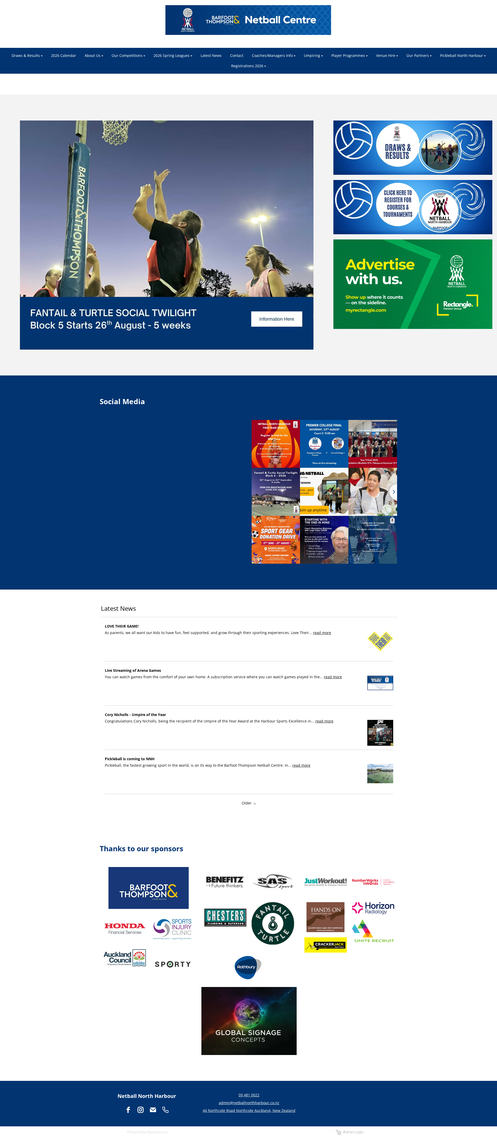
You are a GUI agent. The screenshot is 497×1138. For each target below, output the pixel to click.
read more (322, 632)
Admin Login (352, 1132)
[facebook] (128, 1110)
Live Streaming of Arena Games (133, 670)
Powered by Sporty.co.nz (147, 1132)
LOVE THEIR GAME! (121, 626)
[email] (153, 1110)
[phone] (165, 1110)
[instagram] (140, 1110)
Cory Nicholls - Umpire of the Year (135, 714)
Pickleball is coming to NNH (130, 758)
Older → (249, 803)
